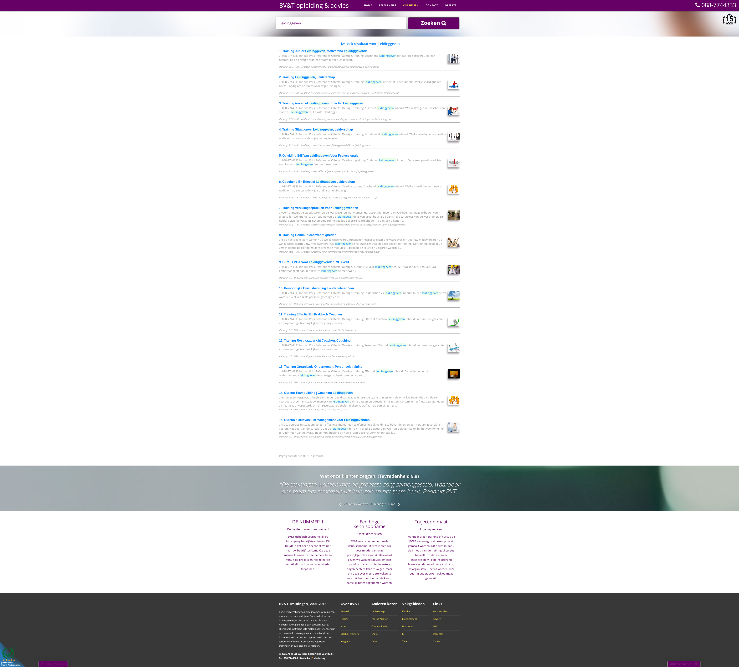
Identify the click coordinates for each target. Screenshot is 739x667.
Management (409, 619)
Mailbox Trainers (350, 634)
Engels (375, 634)
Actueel (345, 611)
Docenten (438, 634)
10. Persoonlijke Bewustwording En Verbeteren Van (316, 288)
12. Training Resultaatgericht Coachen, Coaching (315, 340)
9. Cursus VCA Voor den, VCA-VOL (314, 262)
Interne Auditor (379, 619)
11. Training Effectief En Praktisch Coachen (310, 314)
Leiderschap (378, 611)
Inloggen (345, 641)
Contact (437, 641)
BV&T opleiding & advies (314, 5)
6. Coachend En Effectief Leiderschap (317, 181)
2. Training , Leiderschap (307, 77)
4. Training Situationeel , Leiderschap (316, 129)
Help (435, 626)
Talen (405, 641)
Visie (343, 626)
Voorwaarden (440, 611)
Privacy (437, 619)
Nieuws (345, 619)
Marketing (407, 626)
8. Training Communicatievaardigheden (307, 235)
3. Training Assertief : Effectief (321, 103)
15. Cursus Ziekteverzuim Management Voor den (324, 420)
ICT (404, 634)
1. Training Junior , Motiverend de (323, 51)
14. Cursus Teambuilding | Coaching (316, 392)
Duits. (374, 641)
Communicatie (379, 626)
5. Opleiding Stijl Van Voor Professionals (318, 155)
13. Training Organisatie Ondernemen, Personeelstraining (321, 366)
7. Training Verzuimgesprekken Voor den (318, 208)
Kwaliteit (406, 611)
